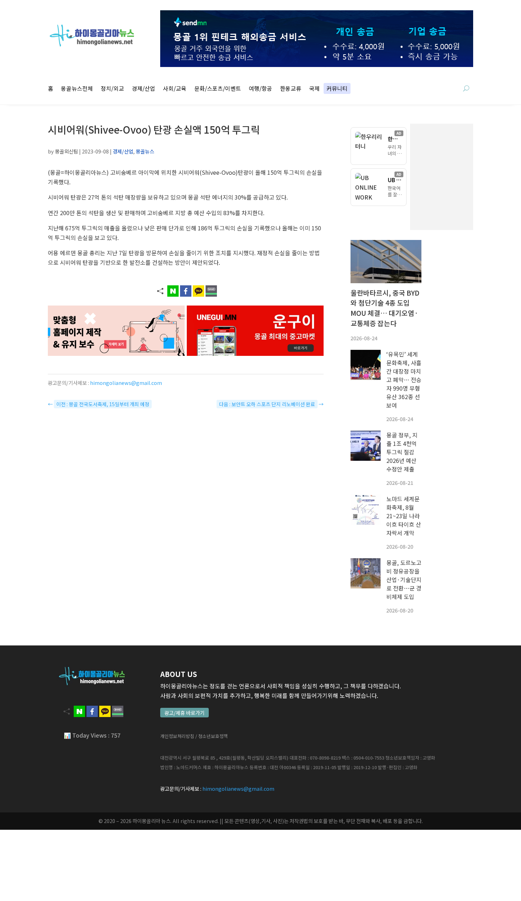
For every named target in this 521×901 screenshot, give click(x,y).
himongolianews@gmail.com (126, 382)
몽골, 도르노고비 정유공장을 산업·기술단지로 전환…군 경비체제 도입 (403, 579)
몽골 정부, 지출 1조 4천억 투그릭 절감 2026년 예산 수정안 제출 (402, 452)
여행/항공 (260, 89)
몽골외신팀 (66, 151)
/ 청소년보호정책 (211, 736)
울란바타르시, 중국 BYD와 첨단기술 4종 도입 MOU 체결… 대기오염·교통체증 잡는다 (385, 308)
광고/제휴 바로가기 (184, 712)
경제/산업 (143, 89)
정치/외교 (112, 89)
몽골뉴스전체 (77, 89)
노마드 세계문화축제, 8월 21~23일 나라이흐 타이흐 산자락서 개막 (403, 515)
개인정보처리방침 (177, 736)
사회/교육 (174, 89)
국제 (314, 89)
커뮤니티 (337, 89)
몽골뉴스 (145, 151)
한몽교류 (290, 89)
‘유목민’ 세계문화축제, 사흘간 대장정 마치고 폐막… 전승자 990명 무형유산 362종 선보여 (403, 379)
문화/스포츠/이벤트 (217, 89)
